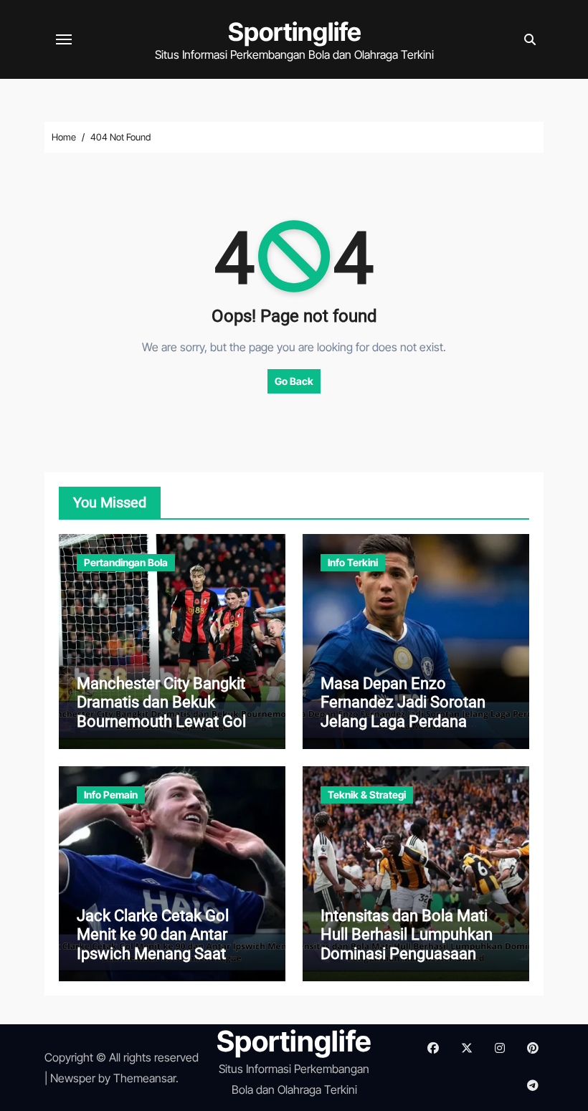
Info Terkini (353, 562)
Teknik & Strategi (367, 794)
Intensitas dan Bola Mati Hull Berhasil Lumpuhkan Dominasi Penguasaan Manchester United (407, 944)
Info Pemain (111, 794)
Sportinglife (294, 31)
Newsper (72, 1078)
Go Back (294, 381)
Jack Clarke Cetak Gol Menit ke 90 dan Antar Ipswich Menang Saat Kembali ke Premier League (172, 944)
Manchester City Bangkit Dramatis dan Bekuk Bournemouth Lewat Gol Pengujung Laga (161, 711)
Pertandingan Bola (126, 562)
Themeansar (144, 1078)
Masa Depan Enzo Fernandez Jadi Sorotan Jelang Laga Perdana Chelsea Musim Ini (403, 711)
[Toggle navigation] (64, 39)
